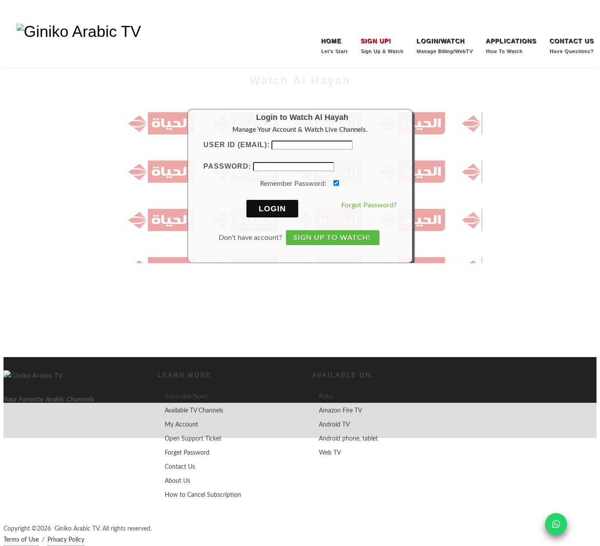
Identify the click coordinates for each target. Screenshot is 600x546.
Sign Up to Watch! (331, 237)
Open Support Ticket (193, 439)
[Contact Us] (587, 13)
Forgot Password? (369, 205)
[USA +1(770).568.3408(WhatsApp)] (569, 13)
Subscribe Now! (186, 397)
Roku (326, 397)
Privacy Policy (65, 540)
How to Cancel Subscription (203, 495)
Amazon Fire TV (340, 411)
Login (272, 208)
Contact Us (180, 467)
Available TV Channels (194, 411)
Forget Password (187, 453)
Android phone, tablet (348, 439)
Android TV (334, 425)
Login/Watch (62, 13)
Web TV (330, 453)
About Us (177, 481)
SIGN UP (19, 13)
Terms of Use (21, 540)
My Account (181, 425)
